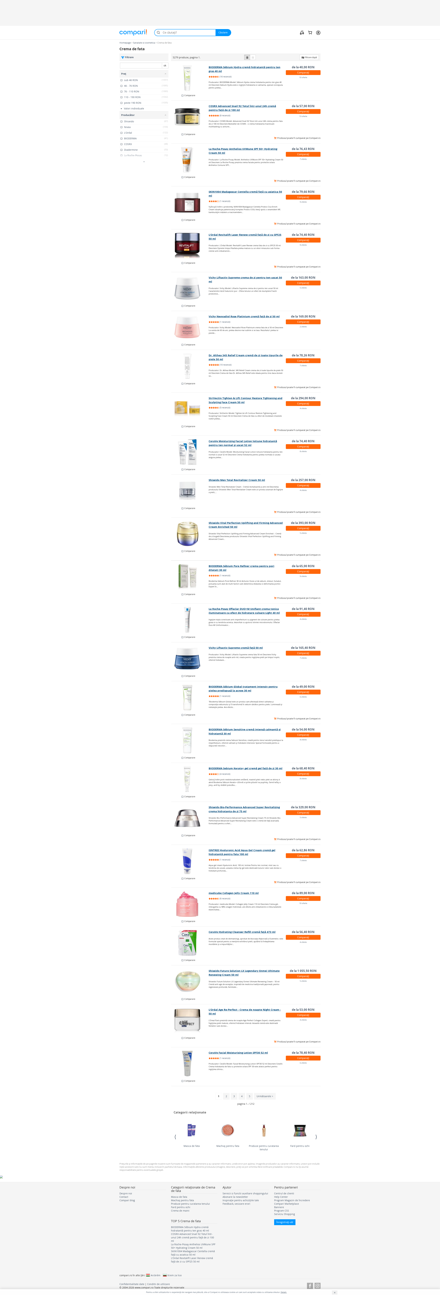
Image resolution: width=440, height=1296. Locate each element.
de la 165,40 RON (303, 648)
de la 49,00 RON (303, 687)
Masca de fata (192, 1146)
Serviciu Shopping (284, 1214)
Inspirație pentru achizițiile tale (241, 1200)
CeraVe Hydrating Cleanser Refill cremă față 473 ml (242, 932)
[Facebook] (310, 1285)
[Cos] (310, 32)
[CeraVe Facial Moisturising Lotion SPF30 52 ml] (190, 1064)
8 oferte (303, 451)
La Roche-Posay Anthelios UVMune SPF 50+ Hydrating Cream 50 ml (193, 1246)
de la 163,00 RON (303, 278)
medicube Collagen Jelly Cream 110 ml (234, 893)
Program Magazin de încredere (292, 1200)
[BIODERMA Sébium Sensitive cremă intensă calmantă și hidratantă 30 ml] (190, 740)
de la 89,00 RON (303, 893)
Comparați (303, 72)
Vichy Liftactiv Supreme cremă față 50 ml (236, 648)
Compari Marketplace (286, 1203)
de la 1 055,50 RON (303, 971)
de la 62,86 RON (303, 850)
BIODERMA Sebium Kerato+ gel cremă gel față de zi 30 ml (245, 768)
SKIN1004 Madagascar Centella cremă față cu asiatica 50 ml (193, 1253)
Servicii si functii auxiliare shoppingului (245, 1193)
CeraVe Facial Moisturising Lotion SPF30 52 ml (238, 1052)
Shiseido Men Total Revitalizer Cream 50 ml (237, 480)
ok (165, 65)
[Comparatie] (302, 32)
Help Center (281, 1196)
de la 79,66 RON (303, 192)
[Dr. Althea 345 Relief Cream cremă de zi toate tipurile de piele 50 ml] (190, 366)
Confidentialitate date (131, 1284)
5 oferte (303, 287)
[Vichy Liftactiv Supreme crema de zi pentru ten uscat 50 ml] (190, 288)
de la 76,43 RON (303, 149)
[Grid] (253, 57)
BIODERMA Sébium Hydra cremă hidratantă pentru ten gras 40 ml (190, 1228)
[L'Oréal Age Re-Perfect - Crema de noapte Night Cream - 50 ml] (190, 1020)
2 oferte (303, 326)
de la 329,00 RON (303, 807)
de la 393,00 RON (303, 523)
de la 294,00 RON (303, 398)
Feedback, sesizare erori (236, 1203)
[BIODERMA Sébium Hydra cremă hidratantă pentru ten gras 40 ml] (190, 78)
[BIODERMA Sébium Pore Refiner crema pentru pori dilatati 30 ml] (190, 577)
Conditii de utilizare (158, 1284)
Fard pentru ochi (300, 1146)
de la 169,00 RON (303, 316)
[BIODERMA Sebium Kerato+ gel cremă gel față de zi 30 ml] (190, 779)
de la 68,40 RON (303, 768)
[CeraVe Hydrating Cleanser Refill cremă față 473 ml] (190, 943)
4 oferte (303, 408)
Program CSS (281, 1210)
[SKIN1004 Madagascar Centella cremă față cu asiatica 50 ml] (190, 203)
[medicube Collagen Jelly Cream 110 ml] (190, 904)
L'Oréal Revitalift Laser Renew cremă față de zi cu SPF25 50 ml (192, 1259)
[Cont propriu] (318, 32)
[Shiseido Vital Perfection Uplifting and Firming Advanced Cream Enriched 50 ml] (190, 534)
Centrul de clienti (284, 1193)
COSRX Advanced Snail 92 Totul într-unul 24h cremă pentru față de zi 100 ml (192, 1237)
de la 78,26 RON (303, 355)
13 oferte (303, 116)
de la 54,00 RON (303, 729)
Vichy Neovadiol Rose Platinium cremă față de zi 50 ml (244, 316)
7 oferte (303, 159)
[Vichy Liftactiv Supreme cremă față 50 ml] (190, 659)
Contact (123, 1196)
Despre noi (125, 1193)
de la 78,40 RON (303, 1053)
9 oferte (303, 202)
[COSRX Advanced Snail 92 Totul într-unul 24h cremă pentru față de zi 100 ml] (190, 117)
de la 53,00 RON (303, 1010)
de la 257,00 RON (303, 480)
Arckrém (155, 1275)
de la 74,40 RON (303, 235)
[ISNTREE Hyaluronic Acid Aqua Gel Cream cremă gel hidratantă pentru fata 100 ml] (190, 861)
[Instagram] (318, 1285)
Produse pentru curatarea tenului (264, 1147)
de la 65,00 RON (303, 566)
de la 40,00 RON (303, 67)
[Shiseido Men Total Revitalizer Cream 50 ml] (190, 491)
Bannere (279, 1207)
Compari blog (127, 1200)
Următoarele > (265, 1096)
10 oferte (303, 77)
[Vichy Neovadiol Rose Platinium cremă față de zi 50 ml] (190, 327)
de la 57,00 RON (303, 106)
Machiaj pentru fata (227, 1146)
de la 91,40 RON (303, 609)
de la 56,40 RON (303, 932)
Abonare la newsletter (235, 1196)
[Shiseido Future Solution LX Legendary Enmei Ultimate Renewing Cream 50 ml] (190, 982)
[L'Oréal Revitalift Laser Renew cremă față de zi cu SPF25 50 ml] (190, 246)
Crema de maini (180, 1210)
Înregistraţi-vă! (284, 1222)
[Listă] (247, 57)
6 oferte (303, 696)
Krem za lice (175, 1275)
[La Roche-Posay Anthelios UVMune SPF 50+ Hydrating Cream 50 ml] (190, 160)
